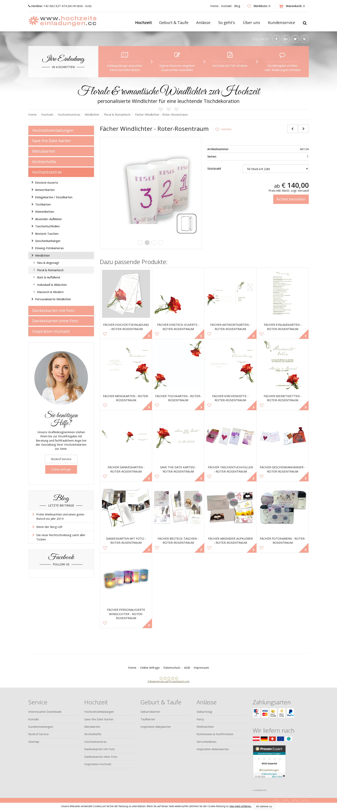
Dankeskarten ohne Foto (55, 320)
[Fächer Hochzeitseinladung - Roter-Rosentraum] (126, 294)
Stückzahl (214, 168)
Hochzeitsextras (47, 172)
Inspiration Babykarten (155, 727)
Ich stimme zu (264, 806)
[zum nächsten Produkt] (303, 129)
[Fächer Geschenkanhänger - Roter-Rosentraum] (283, 436)
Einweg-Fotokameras (49, 248)
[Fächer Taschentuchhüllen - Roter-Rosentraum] (230, 436)
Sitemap (33, 742)
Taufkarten (147, 719)
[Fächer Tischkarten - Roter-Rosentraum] (178, 365)
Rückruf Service (61, 459)
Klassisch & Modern (50, 292)
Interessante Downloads (45, 712)
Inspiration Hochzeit (51, 331)
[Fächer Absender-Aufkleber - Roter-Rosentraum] (230, 507)
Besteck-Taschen (47, 233)
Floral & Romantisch (50, 270)
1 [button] (140, 242)
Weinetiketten (44, 211)
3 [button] (154, 242)
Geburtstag (204, 712)
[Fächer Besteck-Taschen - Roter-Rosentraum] (178, 507)
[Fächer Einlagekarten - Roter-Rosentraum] (283, 294)
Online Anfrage (61, 469)
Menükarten (43, 151)
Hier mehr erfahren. (241, 806)
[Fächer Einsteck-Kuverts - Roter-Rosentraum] (178, 294)
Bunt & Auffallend (48, 277)
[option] (150, 187)
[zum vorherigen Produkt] (292, 129)
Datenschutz (171, 667)
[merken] (221, 129)
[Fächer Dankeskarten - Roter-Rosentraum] (126, 436)
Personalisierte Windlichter (53, 299)
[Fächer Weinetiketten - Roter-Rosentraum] (283, 365)
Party (200, 719)
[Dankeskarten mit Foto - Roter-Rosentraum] (126, 507)
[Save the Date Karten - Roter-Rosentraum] (178, 436)
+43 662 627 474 (49, 6)
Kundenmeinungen (40, 727)
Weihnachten (205, 727)
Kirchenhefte (44, 161)
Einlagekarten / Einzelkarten (53, 197)
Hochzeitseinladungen (53, 130)
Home (214, 6)
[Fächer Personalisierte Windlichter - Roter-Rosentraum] (126, 579)
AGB (187, 667)
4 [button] (160, 242)
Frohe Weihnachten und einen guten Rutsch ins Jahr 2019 (60, 516)
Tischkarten (43, 204)
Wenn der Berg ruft (49, 527)
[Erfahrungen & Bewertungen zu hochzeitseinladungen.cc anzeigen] (269, 766)
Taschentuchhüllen (47, 226)
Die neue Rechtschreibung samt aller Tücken (60, 537)
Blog (237, 6)
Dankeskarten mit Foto (53, 310)
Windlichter (42, 255)
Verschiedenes (206, 742)
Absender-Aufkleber (48, 219)
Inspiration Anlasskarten (213, 749)
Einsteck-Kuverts (46, 182)
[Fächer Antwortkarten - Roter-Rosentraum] (230, 294)
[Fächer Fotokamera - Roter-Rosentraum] (283, 507)
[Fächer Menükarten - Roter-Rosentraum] (126, 365)
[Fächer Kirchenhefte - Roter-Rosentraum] (230, 365)
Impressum (201, 667)
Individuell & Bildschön (52, 285)
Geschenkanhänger (48, 241)
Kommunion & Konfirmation (215, 734)
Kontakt (226, 6)
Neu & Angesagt (48, 263)
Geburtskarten (150, 712)
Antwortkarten (45, 190)
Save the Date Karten (51, 140)
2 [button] (147, 242)
